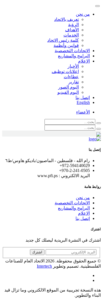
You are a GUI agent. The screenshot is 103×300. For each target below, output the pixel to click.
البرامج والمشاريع (74, 55)
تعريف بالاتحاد (66, 19)
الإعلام (84, 213)
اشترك (37, 252)
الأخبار (73, 66)
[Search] (98, 123)
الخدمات (71, 35)
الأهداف (72, 29)
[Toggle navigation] (97, 6)
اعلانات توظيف (65, 71)
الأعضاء (83, 112)
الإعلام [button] (84, 61)
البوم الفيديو (68, 92)
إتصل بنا (83, 97)
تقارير (73, 82)
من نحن (83, 197)
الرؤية (73, 24)
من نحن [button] (83, 14)
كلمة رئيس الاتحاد (63, 40)
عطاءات (71, 76)
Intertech (44, 266)
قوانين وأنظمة (66, 45)
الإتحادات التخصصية (72, 50)
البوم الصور (68, 87)
